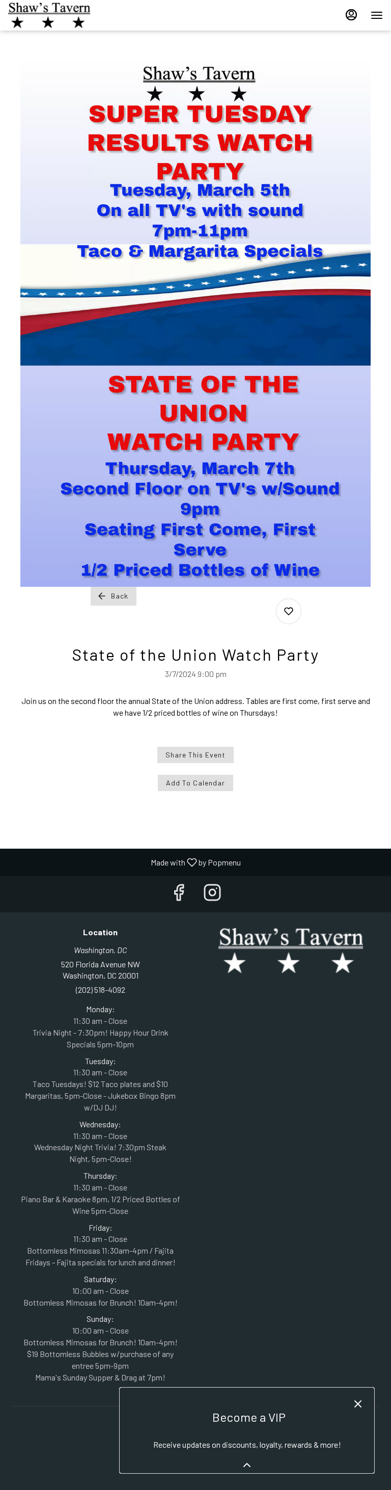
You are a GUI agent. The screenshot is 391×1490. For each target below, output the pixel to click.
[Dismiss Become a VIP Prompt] (358, 1404)
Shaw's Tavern (290, 950)
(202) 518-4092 (100, 989)
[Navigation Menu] (377, 15)
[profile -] (351, 15)
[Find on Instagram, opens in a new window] (212, 894)
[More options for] (288, 611)
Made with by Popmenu (124, 862)
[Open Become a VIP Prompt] (247, 1465)
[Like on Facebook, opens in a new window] (179, 894)
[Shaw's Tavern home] (54, 15)
